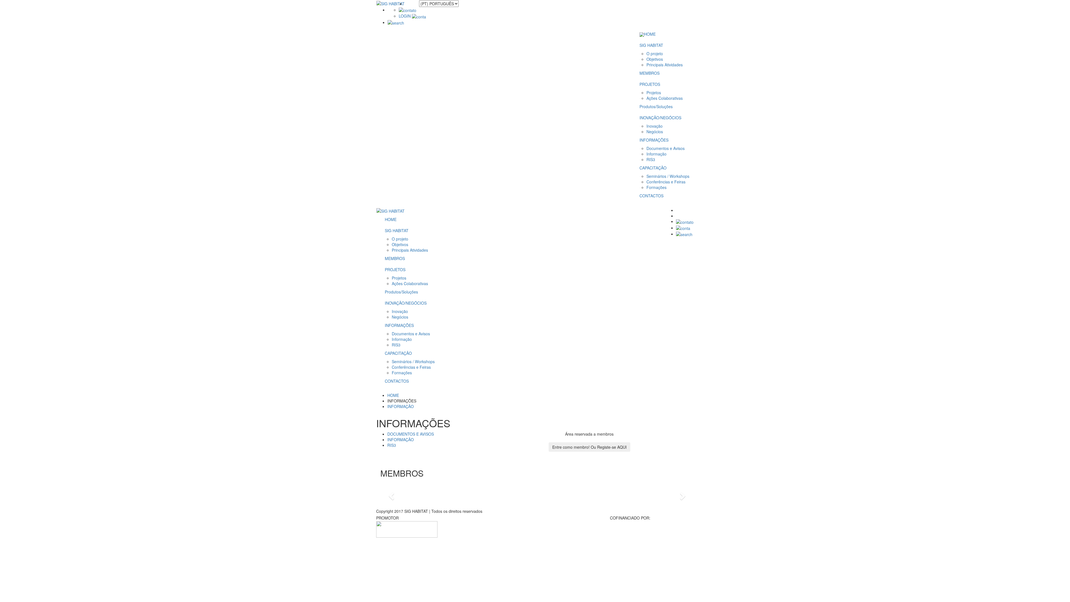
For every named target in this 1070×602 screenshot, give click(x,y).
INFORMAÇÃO (400, 406)
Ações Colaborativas (664, 98)
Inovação (654, 126)
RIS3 (650, 159)
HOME (650, 34)
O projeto (654, 53)
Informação (656, 154)
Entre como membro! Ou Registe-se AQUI (589, 447)
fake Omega (37, 466)
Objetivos (654, 59)
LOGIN (405, 16)
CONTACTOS (651, 195)
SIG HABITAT (651, 45)
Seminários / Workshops (667, 176)
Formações (656, 187)
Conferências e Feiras (665, 182)
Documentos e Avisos (665, 148)
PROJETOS (649, 84)
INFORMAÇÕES (653, 140)
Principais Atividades (664, 64)
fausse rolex (387, 524)
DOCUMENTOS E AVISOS (410, 434)
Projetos (653, 92)
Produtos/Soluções (656, 106)
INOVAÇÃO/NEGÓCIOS (660, 117)
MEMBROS (649, 73)
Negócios (654, 131)
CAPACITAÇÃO (653, 168)
